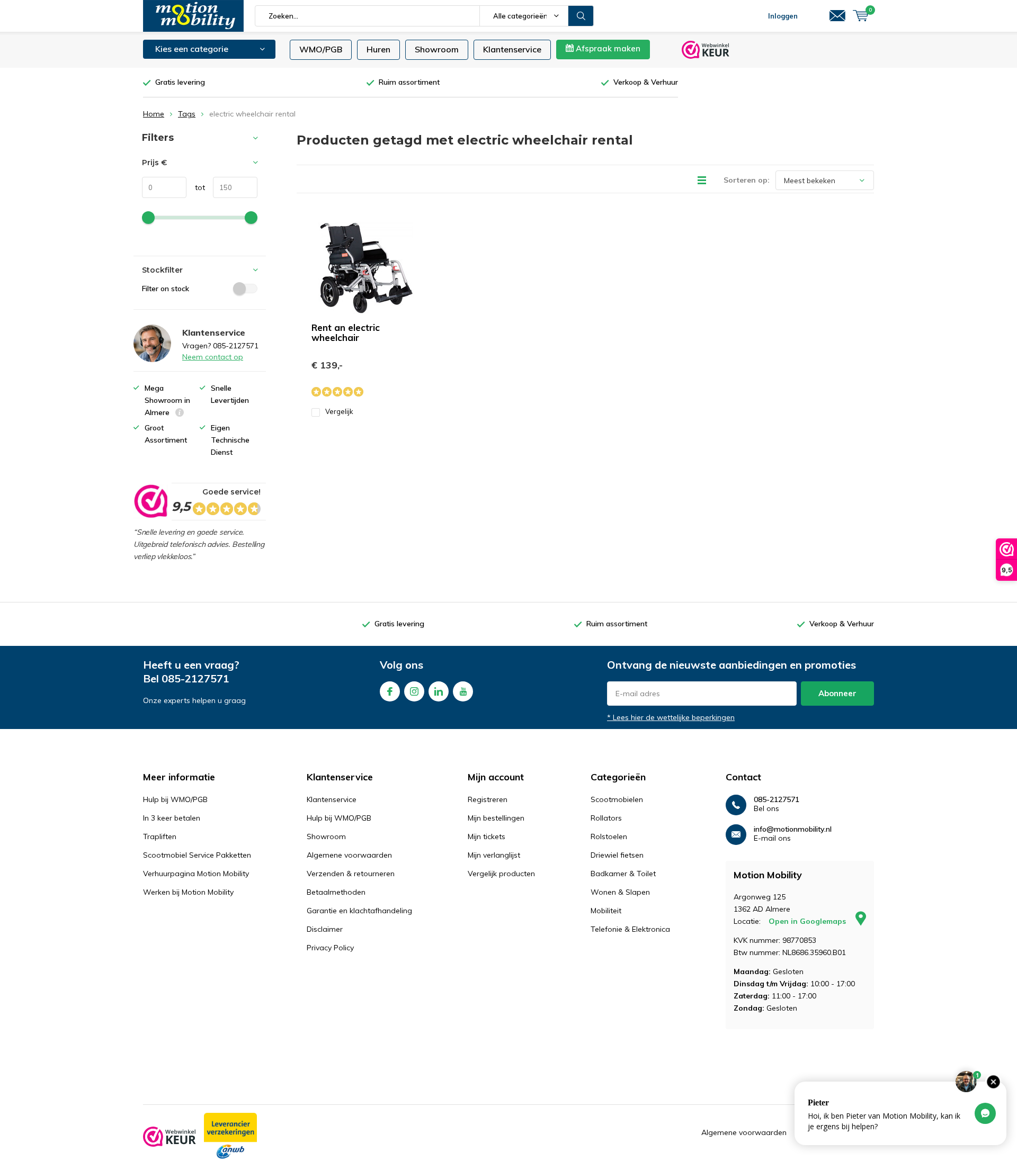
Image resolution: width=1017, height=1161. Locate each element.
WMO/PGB (320, 49)
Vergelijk (339, 411)
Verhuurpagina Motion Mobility (196, 873)
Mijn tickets (486, 836)
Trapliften (159, 836)
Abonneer (837, 693)
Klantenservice (512, 49)
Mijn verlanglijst (494, 855)
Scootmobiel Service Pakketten (197, 855)
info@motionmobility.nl (793, 829)
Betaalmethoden (336, 892)
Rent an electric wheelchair (345, 332)
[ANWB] (230, 1136)
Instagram (414, 691)
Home (153, 114)
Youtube (463, 691)
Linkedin (439, 691)
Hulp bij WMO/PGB (175, 799)
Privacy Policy (330, 947)
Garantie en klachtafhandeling (359, 910)
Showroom (437, 49)
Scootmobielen (617, 799)
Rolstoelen (609, 836)
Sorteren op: (747, 180)
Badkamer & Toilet (623, 873)
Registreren (487, 799)
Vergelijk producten (501, 873)
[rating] (150, 501)
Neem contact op (212, 357)
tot (195, 187)
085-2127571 (195, 678)
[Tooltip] (179, 414)
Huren (378, 49)
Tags (186, 114)
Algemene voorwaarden (349, 855)
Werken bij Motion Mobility (188, 892)
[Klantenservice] (837, 16)
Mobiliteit (606, 910)
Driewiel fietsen (617, 855)
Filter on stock (165, 288)
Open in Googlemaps (808, 921)
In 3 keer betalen (171, 818)
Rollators (606, 818)
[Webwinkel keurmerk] (169, 1137)
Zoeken (581, 15)
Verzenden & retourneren (351, 873)
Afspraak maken (607, 48)
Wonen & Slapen (620, 892)
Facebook (390, 691)
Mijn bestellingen (496, 818)
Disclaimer (325, 929)
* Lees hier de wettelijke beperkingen (671, 717)
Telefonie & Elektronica (630, 929)
